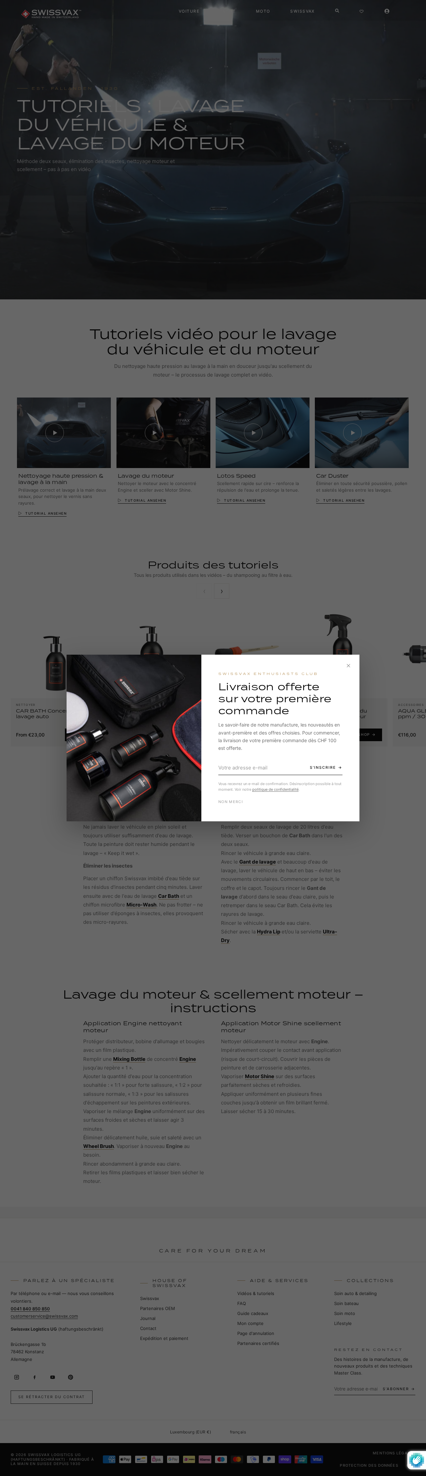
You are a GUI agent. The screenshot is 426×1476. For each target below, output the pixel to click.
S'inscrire (323, 767)
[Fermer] (348, 665)
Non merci (230, 801)
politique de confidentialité (275, 789)
